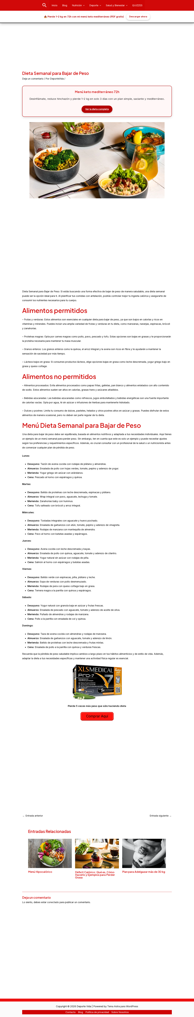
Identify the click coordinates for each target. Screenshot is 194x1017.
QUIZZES (137, 5)
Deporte (93, 5)
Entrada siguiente (161, 816)
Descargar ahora (138, 16)
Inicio (54, 5)
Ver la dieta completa (97, 109)
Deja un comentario (32, 78)
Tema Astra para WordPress (122, 1006)
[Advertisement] (97, 42)
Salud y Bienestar (115, 5)
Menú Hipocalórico (40, 871)
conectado (53, 902)
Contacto (70, 1012)
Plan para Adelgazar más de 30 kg (143, 871)
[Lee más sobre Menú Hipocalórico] (50, 853)
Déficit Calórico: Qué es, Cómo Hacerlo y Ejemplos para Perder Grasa (95, 874)
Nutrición (77, 5)
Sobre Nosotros (120, 1012)
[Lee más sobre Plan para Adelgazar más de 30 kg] (144, 853)
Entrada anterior (32, 816)
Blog (64, 5)
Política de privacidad (97, 1012)
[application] (83, 5)
